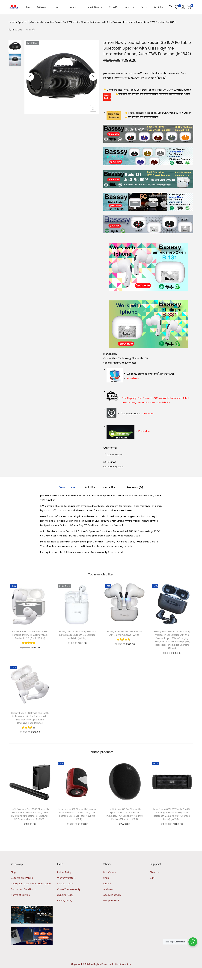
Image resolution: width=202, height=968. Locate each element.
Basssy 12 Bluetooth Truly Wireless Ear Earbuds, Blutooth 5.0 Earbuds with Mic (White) (77, 635)
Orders (107, 883)
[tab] (67, 487)
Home (12, 22)
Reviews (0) (135, 487)
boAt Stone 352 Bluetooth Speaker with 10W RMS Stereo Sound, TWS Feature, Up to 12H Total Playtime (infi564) (77, 814)
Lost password (111, 900)
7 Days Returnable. (137, 413)
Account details (112, 895)
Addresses (109, 889)
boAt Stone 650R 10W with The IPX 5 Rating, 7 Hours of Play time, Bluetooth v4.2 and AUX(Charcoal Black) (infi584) (171, 814)
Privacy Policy (64, 900)
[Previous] (30, 77)
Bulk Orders (109, 872)
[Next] (93, 77)
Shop (106, 877)
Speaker (22, 22)
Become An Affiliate (22, 877)
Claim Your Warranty (68, 889)
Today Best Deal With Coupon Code (31, 883)
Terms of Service (20, 895)
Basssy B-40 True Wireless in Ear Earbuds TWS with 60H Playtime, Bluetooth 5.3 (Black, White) (30, 635)
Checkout (155, 872)
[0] (177, 7)
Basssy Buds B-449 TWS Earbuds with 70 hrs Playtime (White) (125, 633)
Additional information (100, 487)
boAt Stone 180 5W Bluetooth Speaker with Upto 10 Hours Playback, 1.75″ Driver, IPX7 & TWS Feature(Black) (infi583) (125, 814)
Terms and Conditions (23, 889)
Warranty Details (66, 877)
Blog (13, 872)
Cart (152, 877)
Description (67, 487)
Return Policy (64, 872)
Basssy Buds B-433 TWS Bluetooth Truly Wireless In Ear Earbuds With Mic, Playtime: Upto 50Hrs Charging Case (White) (30, 718)
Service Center (65, 883)
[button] (113, 454)
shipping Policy (65, 895)
